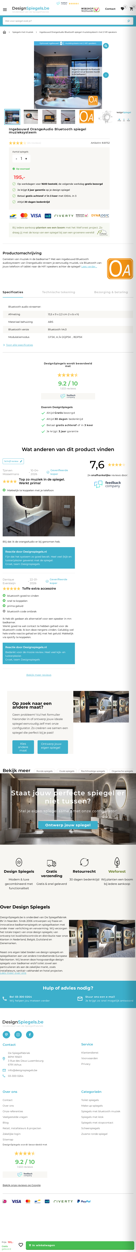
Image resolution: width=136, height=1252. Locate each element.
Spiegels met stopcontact (97, 1122)
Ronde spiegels (44, 771)
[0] (122, 9)
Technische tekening (58, 292)
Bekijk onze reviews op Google (22, 1185)
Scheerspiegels (90, 1128)
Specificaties (13, 292)
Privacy (85, 1064)
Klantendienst (89, 1052)
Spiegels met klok (92, 1117)
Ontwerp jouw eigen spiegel (51, 745)
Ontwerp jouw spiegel (68, 825)
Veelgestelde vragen (15, 1117)
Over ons (8, 1105)
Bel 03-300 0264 (21, 996)
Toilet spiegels (90, 1100)
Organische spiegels (122, 771)
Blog (6, 1122)
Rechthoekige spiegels (93, 771)
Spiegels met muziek (22, 32)
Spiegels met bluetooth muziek (100, 1111)
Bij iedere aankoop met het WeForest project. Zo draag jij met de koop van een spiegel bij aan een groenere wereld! (57, 230)
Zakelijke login (12, 1133)
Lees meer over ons (13, 973)
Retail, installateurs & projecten (22, 1128)
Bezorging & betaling (111, 292)
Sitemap (8, 1139)
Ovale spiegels (66, 771)
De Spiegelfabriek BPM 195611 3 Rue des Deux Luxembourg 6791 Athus (26, 1058)
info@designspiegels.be (22, 1070)
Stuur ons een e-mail (100, 996)
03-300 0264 (15, 1075)
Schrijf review (11, 461)
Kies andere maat (23, 747)
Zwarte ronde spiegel (94, 1133)
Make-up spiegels (92, 1105)
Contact (8, 1100)
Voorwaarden (89, 1058)
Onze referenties (13, 1111)
